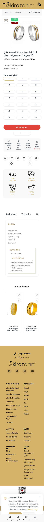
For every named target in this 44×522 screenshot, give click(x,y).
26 (22, 111)
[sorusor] (24, 158)
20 (22, 98)
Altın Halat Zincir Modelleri (12, 389)
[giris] (11, 158)
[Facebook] (30, 158)
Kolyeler (9, 413)
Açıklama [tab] (11, 214)
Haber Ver (23, 127)
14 (22, 85)
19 (9, 98)
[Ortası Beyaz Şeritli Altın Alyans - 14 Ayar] (13, 308)
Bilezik (26, 399)
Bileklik (26, 395)
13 (9, 85)
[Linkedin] (30, 163)
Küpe (26, 410)
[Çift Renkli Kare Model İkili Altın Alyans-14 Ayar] (26, 33)
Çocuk (26, 388)
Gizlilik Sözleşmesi (28, 476)
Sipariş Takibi (11, 437)
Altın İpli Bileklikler (13, 394)
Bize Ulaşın (28, 433)
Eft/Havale (10, 440)
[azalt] (25, 133)
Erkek (26, 406)
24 (36, 104)
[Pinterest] (11, 163)
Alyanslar (10, 402)
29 (22, 117)
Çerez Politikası (30, 466)
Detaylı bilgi (32, 509)
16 (9, 91)
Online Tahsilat (12, 433)
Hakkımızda (10, 455)
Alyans (18, 12)
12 (35, 78)
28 (9, 117)
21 (35, 98)
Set (25, 403)
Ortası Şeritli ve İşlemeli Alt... (31, 329)
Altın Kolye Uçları (13, 398)
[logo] (20, 4)
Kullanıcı (27, 440)
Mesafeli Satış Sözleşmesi (29, 460)
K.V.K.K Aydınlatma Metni (28, 453)
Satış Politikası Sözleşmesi (29, 470)
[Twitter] (36, 158)
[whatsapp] (5, 158)
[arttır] (28, 133)
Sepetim (27, 437)
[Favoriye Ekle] (18, 295)
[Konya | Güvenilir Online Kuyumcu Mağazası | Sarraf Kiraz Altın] (22, 363)
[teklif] (17, 158)
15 (35, 85)
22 (9, 104)
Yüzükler (9, 422)
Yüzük (6, 12)
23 (22, 104)
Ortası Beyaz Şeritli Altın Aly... (13, 329)
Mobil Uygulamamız (12, 459)
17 (22, 91)
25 (9, 111)
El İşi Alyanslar (34, 12)
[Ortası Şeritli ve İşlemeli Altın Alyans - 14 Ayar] (31, 308)
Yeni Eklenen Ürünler (11, 417)
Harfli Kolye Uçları (13, 405)
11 (22, 78)
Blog (8, 451)
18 (35, 91)
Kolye (26, 392)
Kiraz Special (11, 409)
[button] (35, 518)
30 (36, 117)
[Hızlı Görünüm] (18, 300)
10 (9, 78)
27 (36, 111)
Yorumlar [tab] (26, 214)
